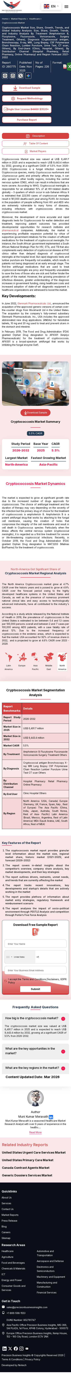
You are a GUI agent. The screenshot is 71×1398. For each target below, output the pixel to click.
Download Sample (29, 87)
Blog (4, 1226)
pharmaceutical (10, 230)
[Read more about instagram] (21, 1348)
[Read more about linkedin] (51, 1116)
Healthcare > (35, 19)
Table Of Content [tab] (38, 143)
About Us (7, 1197)
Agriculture (7, 1257)
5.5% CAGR (35, 433)
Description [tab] (39, 135)
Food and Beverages (13, 1262)
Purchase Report (27, 119)
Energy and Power (12, 1280)
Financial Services (46, 1292)
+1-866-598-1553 (16, 1313)
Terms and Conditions (34, 979)
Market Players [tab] (38, 151)
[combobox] (20, 956)
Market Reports (10, 1214)
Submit (35, 989)
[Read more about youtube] (26, 1348)
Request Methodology (29, 98)
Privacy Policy (32, 1359)
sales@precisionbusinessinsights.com (27, 1307)
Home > (6, 19)
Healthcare (8, 1251)
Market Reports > (19, 19)
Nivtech (22, 1365)
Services (6, 1203)
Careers (6, 1232)
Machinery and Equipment (51, 1276)
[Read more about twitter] (10, 1348)
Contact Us (8, 1209)
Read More (35, 1132)
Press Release (9, 1220)
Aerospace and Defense (50, 1261)
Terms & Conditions (12, 1359)
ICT (3, 1274)
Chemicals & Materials (13, 1268)
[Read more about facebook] (15, 1348)
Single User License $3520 (26, 109)
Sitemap (6, 1238)
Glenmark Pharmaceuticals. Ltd (34, 303)
